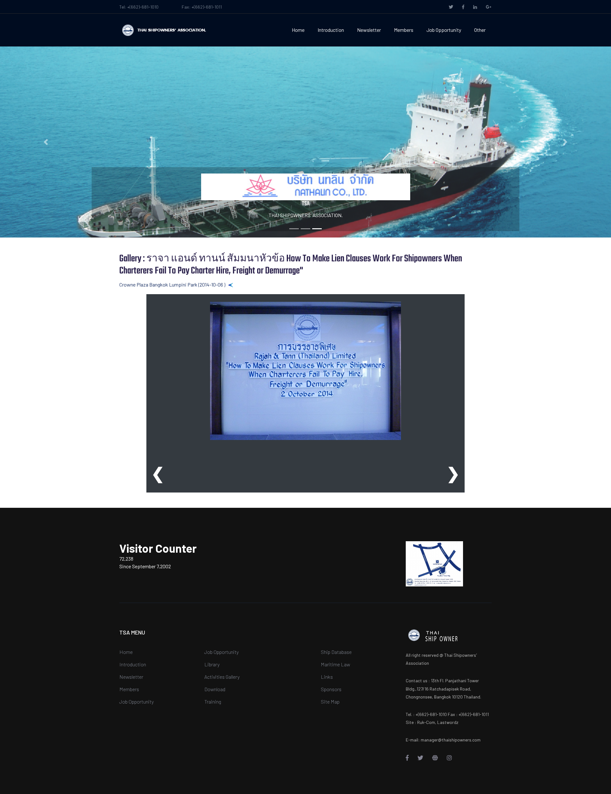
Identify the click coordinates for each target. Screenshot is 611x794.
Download (214, 689)
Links (327, 677)
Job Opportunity (443, 30)
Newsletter (369, 30)
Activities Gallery (222, 677)
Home (298, 30)
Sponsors (331, 689)
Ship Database (336, 652)
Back (239, 284)
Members (403, 30)
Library (212, 664)
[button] (46, 141)
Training (212, 701)
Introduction (331, 30)
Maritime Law (335, 664)
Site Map (330, 701)
